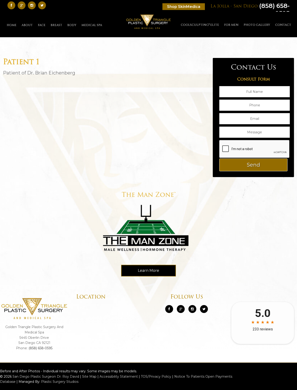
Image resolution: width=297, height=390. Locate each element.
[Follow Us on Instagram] (192, 309)
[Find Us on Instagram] (33, 5)
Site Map (89, 376)
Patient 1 (21, 62)
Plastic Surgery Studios (59, 382)
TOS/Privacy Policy (156, 376)
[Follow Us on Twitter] (43, 5)
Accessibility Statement (119, 376)
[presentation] (254, 149)
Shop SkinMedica (183, 6)
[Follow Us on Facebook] (12, 5)
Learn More (148, 270)
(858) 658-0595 (40, 348)
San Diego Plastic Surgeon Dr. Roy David (46, 376)
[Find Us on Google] (23, 5)
